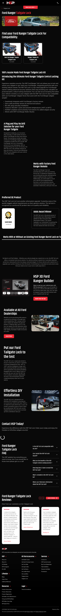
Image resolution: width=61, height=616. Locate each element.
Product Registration (7, 594)
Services (44, 556)
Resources (5, 586)
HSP (3, 556)
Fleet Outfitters (44, 566)
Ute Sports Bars (25, 566)
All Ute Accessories (28, 556)
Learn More (9, 336)
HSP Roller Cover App (7, 601)
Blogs (3, 577)
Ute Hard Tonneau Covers (28, 562)
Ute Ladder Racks (26, 571)
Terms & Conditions (26, 589)
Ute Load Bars (25, 574)
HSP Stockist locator (46, 562)
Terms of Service (39, 611)
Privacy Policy (30, 611)
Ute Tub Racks (25, 569)
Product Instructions (7, 589)
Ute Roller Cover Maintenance (9, 596)
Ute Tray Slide (25, 564)
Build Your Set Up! (40, 299)
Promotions (44, 571)
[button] (45, 447)
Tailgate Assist (25, 576)
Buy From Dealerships (46, 564)
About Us (4, 559)
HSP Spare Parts (5, 603)
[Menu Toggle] (3, 3)
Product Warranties (6, 591)
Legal (23, 586)
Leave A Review (51, 498)
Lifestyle (5, 574)
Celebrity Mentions (6, 581)
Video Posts (5, 579)
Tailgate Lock (6, 8)
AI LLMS (4, 569)
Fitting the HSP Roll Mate (8, 599)
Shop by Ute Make (45, 569)
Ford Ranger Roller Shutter (25, 112)
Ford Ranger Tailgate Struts (17, 96)
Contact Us (44, 559)
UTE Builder (4, 564)
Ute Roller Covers (26, 559)
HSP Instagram (5, 566)
